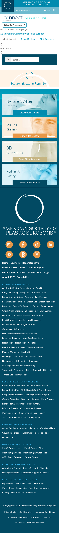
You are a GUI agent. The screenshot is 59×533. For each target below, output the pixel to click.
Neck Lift (25, 352)
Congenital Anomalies (12, 394)
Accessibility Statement (18, 517)
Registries (33, 488)
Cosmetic (15, 262)
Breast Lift (32, 301)
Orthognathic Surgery (30, 408)
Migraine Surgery (10, 408)
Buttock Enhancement (43, 306)
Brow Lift (6, 306)
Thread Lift (7, 374)
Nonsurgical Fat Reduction (14, 361)
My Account (8, 483)
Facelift (21, 320)
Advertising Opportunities (14, 468)
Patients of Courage (38, 272)
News (23, 272)
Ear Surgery (37, 315)
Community (21, 488)
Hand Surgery (47, 399)
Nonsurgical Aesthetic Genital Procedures (22, 356)
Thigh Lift (47, 370)
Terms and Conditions (45, 512)
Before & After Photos (14, 267)
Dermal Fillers (23, 315)
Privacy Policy (10, 512)
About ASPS (8, 277)
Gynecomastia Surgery (13, 329)
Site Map (35, 517)
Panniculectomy (9, 412)
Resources (31, 492)
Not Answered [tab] (47, 38)
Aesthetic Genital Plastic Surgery (18, 288)
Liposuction (7, 342)
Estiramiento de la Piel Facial (36, 432)
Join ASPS (20, 483)
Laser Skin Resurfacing (32, 338)
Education (39, 483)
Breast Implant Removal (36, 297)
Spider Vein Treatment (13, 370)
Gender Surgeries (10, 399)
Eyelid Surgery (9, 320)
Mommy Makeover (11, 352)
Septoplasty (39, 412)
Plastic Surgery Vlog (11, 452)
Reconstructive (30, 262)
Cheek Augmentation (12, 310)
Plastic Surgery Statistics (35, 452)
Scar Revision (25, 412)
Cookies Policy (25, 512)
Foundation (23, 277)
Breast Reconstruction (37, 385)
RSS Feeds (20, 522)
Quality (5, 492)
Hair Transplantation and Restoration (19, 333)
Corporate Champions (39, 468)
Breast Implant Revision (13, 301)
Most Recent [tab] (9, 38)
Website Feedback (35, 522)
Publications (8, 488)
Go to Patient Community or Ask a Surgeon (22, 33)
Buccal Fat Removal (22, 306)
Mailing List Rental (11, 472)
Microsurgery (33, 403)
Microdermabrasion (36, 347)
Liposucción (7, 437)
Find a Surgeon (23, 10)
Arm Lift (39, 288)
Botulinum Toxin (38, 292)
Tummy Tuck (21, 374)
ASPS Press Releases (12, 457)
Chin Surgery (46, 310)
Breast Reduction (47, 301)
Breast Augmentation (12, 297)
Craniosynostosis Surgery (37, 394)
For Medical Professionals (20, 480)
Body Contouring (10, 292)
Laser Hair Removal (11, 338)
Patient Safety (10, 272)
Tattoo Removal (33, 370)
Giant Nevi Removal (30, 399)
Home (5, 262)
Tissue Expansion (32, 417)
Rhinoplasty (34, 361)
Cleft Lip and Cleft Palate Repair (36, 390)
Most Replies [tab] (28, 38)
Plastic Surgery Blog (33, 448)
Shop (29, 483)
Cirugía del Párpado (11, 432)
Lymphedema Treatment (13, 403)
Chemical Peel (31, 310)
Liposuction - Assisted (25, 342)
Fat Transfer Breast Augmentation (18, 324)
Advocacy (45, 488)
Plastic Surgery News (12, 448)
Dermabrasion (8, 315)
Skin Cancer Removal (12, 417)
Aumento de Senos (29, 428)
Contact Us (46, 517)
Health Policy (17, 492)
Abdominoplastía (10, 428)
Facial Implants (34, 320)
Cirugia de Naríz (47, 428)
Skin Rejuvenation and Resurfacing (18, 365)
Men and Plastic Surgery (13, 347)
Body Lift (24, 292)
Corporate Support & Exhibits (35, 472)
